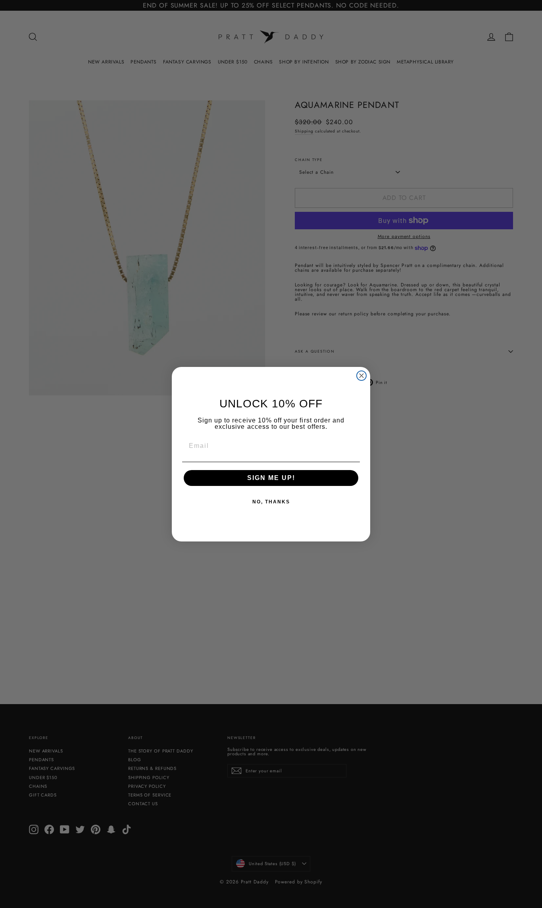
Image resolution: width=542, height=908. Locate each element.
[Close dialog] (361, 375)
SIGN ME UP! (271, 477)
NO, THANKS (271, 502)
